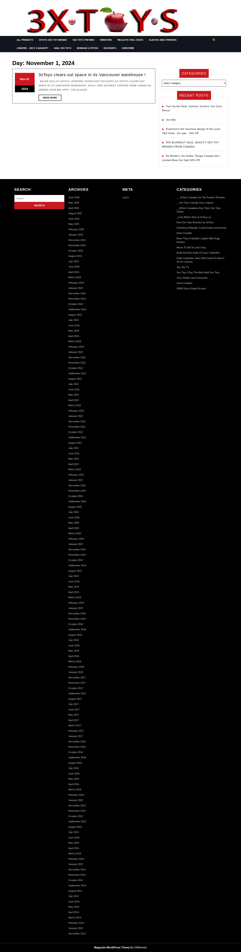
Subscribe (128, 48)
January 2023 (75, 352)
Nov (22, 79)
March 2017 (74, 725)
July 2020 (73, 512)
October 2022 (75, 368)
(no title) (171, 119)
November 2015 (77, 810)
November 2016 (77, 746)
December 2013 (77, 933)
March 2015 (74, 853)
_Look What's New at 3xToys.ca (194, 217)
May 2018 (73, 650)
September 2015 (77, 821)
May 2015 (73, 842)
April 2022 (73, 400)
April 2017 (73, 720)
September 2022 (77, 373)
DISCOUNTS (110, 48)
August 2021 (75, 442)
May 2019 (73, 586)
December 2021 (77, 421)
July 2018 (73, 640)
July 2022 (73, 384)
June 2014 (74, 901)
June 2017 (74, 709)
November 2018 (77, 618)
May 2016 (73, 778)
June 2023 (74, 325)
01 (28, 79)
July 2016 (73, 768)
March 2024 (74, 277)
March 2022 (74, 405)
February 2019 (76, 602)
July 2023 (73, 320)
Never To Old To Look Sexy (191, 247)
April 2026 (73, 208)
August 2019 (75, 570)
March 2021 (74, 469)
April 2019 (73, 592)
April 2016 (73, 784)
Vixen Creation (184, 283)
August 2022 (75, 378)
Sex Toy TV (183, 267)
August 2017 (75, 698)
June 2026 (74, 197)
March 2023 (74, 341)
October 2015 (75, 816)
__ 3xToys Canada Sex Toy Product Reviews (201, 197)
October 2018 (75, 624)
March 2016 (74, 789)
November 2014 (77, 874)
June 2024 (74, 266)
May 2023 (73, 330)
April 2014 (73, 912)
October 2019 (75, 560)
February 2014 (76, 922)
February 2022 (76, 410)
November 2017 (77, 682)
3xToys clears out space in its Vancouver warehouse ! (92, 74)
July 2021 (73, 448)
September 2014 (77, 885)
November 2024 (77, 245)
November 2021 (77, 426)
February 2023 (76, 346)
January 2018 (75, 672)
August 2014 (75, 890)
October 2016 (75, 752)
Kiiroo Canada (184, 233)
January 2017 (75, 736)
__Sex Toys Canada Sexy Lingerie (195, 202)
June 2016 (74, 773)
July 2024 (73, 261)
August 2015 (75, 826)
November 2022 (77, 362)
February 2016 (76, 794)
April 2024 (73, 272)
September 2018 (77, 629)
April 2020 (73, 528)
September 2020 (77, 501)
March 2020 (74, 533)
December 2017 (77, 677)
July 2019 (73, 576)
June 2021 (74, 453)
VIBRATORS (106, 40)
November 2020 (77, 490)
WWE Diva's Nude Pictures (191, 288)
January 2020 (75, 544)
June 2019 (74, 581)
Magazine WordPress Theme (112, 947)
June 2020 (74, 517)
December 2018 (77, 613)
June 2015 (74, 837)
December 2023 (77, 293)
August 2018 (75, 634)
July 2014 (73, 896)
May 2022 (73, 394)
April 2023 (73, 336)
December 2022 (77, 357)
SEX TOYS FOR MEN (83, 40)
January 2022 (75, 416)
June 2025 (74, 218)
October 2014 (75, 880)
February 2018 (76, 666)
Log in (125, 197)
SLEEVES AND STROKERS (163, 40)
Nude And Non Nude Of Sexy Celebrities (198, 252)
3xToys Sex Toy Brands (53, 40)
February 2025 (76, 229)
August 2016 (75, 762)
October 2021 (75, 432)
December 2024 (77, 240)
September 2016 (77, 757)
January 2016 (75, 800)
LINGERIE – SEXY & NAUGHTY (32, 48)
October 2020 (75, 496)
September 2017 (77, 693)
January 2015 (75, 864)
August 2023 (75, 314)
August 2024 (75, 256)
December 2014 (77, 869)
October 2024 (75, 250)
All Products (25, 40)
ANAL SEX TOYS (62, 48)
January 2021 (75, 480)
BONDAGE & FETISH (87, 48)
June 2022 (74, 389)
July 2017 (73, 704)
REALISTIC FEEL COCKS (130, 40)
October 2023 (75, 304)
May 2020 (73, 522)
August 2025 (75, 213)
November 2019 (77, 554)
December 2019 (77, 549)
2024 (24, 88)
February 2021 (76, 474)
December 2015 (77, 805)
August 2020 (75, 506)
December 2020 (77, 485)
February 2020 (76, 538)
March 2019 (74, 597)
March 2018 (74, 661)
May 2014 (73, 906)
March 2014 (74, 917)
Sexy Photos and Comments (192, 277)
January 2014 (75, 928)
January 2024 (75, 288)
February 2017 (76, 730)
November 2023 (77, 298)
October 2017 (75, 688)
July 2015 (73, 832)
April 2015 (73, 848)
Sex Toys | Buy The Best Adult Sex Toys (198, 272)
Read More (52, 98)
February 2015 (76, 858)
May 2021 (73, 458)
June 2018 (74, 645)
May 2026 (73, 202)
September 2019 (77, 565)
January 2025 (75, 234)
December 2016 (77, 741)
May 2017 (73, 714)
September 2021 (77, 437)
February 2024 (76, 282)
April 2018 (73, 656)
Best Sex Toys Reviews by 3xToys (195, 222)
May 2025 (73, 224)
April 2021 (73, 464)
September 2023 (77, 309)
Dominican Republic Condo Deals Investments (202, 227)
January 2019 (75, 608)
